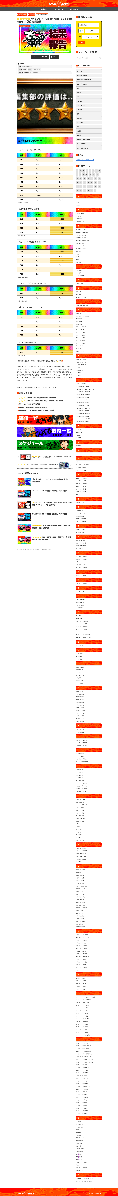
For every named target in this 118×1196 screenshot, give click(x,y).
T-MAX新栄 (78, 435)
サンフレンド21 (80, 591)
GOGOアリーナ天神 (81, 297)
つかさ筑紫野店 (80, 675)
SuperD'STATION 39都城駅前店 (83, 419)
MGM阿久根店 (79, 324)
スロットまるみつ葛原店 (82, 624)
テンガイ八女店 (80, 718)
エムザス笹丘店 (80, 516)
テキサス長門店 (80, 707)
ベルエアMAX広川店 (81, 853)
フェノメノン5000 (82, 84)
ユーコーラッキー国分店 (82, 1013)
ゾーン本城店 (79, 656)
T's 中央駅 (78, 429)
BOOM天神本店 (80, 221)
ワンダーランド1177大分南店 (83, 1046)
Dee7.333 (78, 262)
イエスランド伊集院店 (81, 478)
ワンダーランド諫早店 (81, 1103)
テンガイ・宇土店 (80, 713)
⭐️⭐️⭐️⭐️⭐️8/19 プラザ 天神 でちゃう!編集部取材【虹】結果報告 (37, 398)
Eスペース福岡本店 (80, 275)
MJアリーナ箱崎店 (80, 343)
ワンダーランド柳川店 (81, 1092)
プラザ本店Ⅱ (79, 835)
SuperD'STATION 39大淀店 (82, 397)
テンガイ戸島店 (80, 721)
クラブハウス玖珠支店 (81, 567)
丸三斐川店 (78, 1121)
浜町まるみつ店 (80, 1138)
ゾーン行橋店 (79, 659)
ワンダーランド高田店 (81, 1113)
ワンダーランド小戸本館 (82, 1084)
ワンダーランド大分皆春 (82, 1078)
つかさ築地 (78, 678)
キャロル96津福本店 (81, 543)
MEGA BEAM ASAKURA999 (82, 316)
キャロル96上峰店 (80, 540)
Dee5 (77, 259)
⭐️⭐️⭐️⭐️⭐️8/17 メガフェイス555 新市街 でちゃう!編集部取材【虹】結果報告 (41, 401)
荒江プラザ (78, 1165)
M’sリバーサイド (80, 351)
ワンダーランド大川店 (81, 1081)
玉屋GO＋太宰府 (80, 1148)
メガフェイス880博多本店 (82, 937)
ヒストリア (80, 122)
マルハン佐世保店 (80, 897)
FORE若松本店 (79, 284)
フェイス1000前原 (80, 818)
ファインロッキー (80, 799)
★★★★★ (32, 14)
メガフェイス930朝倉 (81, 940)
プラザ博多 (78, 826)
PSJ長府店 (78, 375)
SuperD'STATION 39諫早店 (82, 416)
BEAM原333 (79, 219)
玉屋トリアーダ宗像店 (81, 1162)
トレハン (79, 114)
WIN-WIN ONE (79, 454)
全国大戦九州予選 (82, 75)
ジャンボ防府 (79, 608)
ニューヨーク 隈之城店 (81, 745)
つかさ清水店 (79, 672)
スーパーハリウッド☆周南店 (83, 635)
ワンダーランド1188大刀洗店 (83, 1051)
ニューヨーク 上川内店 (81, 740)
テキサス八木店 (80, 694)
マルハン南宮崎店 (80, 905)
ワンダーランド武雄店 (81, 1094)
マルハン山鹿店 (80, 916)
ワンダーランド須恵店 (81, 1105)
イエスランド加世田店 (81, 481)
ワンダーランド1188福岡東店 (83, 1056)
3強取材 (79, 131)
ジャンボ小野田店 (80, 599)
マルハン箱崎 (79, 924)
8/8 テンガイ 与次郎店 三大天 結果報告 (29, 404)
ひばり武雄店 (79, 778)
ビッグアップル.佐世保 (81, 783)
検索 (82, 42)
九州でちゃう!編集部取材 (84, 80)
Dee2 (77, 254)
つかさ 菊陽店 (79, 683)
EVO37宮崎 (78, 273)
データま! (79, 71)
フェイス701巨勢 (80, 807)
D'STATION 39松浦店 (81, 243)
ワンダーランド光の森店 (82, 1073)
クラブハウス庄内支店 (81, 562)
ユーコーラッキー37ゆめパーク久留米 (85, 997)
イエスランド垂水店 (81, 489)
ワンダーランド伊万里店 (82, 1070)
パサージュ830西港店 (81, 759)
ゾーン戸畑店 (79, 653)
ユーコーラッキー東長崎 (82, 1027)
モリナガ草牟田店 (80, 989)
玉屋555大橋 (79, 1143)
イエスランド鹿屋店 (81, 492)
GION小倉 (78, 294)
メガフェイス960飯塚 (81, 943)
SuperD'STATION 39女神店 (82, 400)
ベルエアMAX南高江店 (81, 851)
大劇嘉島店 (78, 1132)
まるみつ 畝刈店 (80, 878)
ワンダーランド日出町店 (82, 1089)
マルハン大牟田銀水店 (81, 908)
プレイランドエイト (81, 840)
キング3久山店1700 (81, 545)
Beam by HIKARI (80, 213)
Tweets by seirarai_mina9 (85, 160)
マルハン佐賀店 (80, 899)
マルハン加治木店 (80, 902)
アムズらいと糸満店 (81, 467)
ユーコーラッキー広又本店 (82, 1018)
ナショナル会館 (80, 729)
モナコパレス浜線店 (81, 981)
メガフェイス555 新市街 (82, 935)
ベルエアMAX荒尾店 (81, 859)
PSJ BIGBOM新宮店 (81, 365)
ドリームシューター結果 (83, 139)
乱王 (78, 97)
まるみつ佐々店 (80, 872)
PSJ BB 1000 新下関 (81, 362)
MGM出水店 (79, 319)
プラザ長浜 (78, 837)
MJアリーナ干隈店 (80, 332)
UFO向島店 (78, 446)
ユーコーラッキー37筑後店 (82, 1005)
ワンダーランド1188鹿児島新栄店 (84, 1059)
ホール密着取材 (81, 144)
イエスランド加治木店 (81, 483)
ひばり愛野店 (79, 772)
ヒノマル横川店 (80, 780)
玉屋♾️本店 (79, 1159)
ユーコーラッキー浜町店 (82, 1029)
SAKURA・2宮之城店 (81, 383)
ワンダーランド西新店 (81, 1100)
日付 (79, 37)
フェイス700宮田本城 (81, 805)
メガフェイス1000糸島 (81, 945)
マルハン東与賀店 (80, 921)
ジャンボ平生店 (80, 605)
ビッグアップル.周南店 (81, 786)
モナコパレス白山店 (81, 983)
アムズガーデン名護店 (81, 470)
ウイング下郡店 (80, 502)
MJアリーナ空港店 (80, 340)
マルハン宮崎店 (80, 910)
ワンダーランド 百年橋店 (82, 1097)
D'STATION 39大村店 (81, 235)
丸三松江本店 (79, 1124)
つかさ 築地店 (79, 680)
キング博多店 (79, 548)
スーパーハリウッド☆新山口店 (84, 637)
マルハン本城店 (80, 918)
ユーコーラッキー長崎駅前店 (83, 1035)
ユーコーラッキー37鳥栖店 (82, 1008)
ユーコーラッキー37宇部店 (82, 1002)
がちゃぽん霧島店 (80, 532)
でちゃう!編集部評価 (82, 148)
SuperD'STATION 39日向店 (82, 405)
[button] (54, 57)
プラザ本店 (78, 832)
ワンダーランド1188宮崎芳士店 (84, 1054)
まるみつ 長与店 (80, 880)
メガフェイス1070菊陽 (81, 951)
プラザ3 (78, 824)
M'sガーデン (79, 313)
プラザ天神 (78, 829)
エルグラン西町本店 (81, 521)
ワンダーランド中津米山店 (82, 1067)
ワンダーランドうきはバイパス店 (84, 1062)
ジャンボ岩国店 (80, 602)
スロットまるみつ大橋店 (82, 621)
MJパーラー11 (79, 346)
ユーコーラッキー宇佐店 (82, 1016)
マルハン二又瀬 (80, 894)
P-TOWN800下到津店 (81, 359)
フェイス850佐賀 (80, 813)
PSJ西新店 (78, 373)
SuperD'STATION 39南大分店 (83, 392)
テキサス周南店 (80, 697)
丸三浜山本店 (79, 1127)
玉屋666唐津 (79, 1146)
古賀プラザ (78, 1130)
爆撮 (78, 88)
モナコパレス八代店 (81, 978)
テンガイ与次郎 (80, 716)
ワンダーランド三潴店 (81, 1065)
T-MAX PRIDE (79, 432)
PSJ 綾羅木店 (79, 370)
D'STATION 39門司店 (81, 248)
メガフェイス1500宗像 (81, 967)
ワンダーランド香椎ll (81, 1108)
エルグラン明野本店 (81, 519)
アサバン (79, 127)
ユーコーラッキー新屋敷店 (82, 1021)
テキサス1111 (79, 691)
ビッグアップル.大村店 (81, 789)
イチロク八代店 (80, 494)
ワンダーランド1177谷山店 (82, 1048)
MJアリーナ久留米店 (81, 327)
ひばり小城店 (79, 770)
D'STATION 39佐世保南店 (82, 232)
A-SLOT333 (79, 200)
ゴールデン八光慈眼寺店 (82, 583)
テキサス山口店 (80, 699)
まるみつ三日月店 (80, 870)
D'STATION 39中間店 (42, 14)
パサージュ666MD (80, 756)
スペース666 (79, 618)
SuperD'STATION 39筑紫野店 (83, 413)
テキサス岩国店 (80, 702)
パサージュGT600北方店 (82, 762)
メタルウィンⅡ (80, 970)
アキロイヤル (79, 462)
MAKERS (79, 110)
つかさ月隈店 (79, 670)
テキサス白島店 (80, 705)
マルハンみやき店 (80, 889)
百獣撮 (79, 92)
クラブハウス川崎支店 (81, 559)
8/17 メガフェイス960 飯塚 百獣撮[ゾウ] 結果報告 (33, 407)
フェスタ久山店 (80, 821)
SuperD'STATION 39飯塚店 (82, 421)
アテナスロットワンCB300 (82, 465)
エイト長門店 (79, 510)
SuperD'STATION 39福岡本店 (83, 408)
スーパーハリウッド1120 (82, 632)
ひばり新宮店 (79, 775)
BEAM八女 (78, 216)
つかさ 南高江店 (80, 667)
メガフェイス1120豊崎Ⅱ (82, 954)
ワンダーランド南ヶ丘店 (82, 1075)
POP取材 (79, 101)
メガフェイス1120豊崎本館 (82, 956)
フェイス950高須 (80, 816)
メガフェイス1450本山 (81, 964)
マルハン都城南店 (80, 927)
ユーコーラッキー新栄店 (82, 1024)
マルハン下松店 (80, 891)
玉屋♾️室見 (79, 1154)
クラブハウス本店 (80, 564)
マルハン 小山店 (80, 913)
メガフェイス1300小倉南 (82, 962)
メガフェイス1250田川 (81, 959)
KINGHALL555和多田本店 (82, 305)
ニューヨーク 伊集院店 (81, 743)
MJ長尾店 (78, 348)
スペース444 (79, 616)
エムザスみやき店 (80, 513)
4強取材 (79, 135)
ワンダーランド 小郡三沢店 (83, 1086)
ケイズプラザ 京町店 (81, 575)
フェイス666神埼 (80, 802)
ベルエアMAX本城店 (81, 856)
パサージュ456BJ (80, 753)
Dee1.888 (78, 251)
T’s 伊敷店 (78, 438)
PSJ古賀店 (78, 367)
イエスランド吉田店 (81, 486)
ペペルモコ (78, 862)
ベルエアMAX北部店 (81, 848)
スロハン (79, 118)
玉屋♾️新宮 (79, 1157)
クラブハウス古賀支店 (81, 556)
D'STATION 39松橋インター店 (83, 240)
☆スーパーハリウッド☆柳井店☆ (84, 1178)
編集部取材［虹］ (23, 14)
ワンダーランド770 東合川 (82, 1043)
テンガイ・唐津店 (80, 710)
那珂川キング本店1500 (81, 1167)
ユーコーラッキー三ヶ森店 (82, 1010)
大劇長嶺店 (78, 1135)
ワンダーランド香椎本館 (82, 1111)
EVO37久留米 (79, 270)
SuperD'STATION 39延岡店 (82, 402)
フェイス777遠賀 (80, 810)
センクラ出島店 (80, 645)
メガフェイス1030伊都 (81, 948)
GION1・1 (78, 292)
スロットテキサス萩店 (81, 629)
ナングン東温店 (80, 732)
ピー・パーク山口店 (81, 791)
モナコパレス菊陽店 (81, 986)
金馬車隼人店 (79, 1170)
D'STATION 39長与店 (81, 246)
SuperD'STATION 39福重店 (82, 411)
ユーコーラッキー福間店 (82, 1032)
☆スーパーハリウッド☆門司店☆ (84, 1181)
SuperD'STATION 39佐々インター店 (85, 389)
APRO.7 (78, 205)
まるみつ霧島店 (80, 883)
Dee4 (77, 257)
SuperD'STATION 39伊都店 (82, 386)
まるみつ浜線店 (80, 875)
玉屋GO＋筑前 (79, 1151)
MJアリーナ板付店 (80, 338)
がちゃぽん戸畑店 (80, 529)
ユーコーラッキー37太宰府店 (83, 999)
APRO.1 (78, 202)
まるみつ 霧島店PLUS (81, 886)
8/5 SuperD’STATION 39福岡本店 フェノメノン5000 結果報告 (36, 410)
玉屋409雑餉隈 (79, 1140)
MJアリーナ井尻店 (80, 329)
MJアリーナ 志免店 (80, 335)
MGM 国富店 (79, 321)
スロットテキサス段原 (81, 626)
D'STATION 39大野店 (81, 238)
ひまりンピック (81, 105)
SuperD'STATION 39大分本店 (83, 394)
